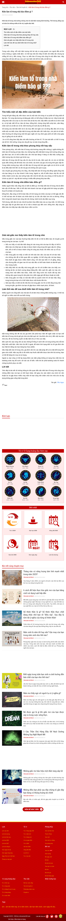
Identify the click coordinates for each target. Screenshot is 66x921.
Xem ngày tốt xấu (6, 849)
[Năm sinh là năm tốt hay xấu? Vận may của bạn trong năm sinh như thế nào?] (12, 646)
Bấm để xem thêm (32, 809)
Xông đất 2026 (27, 849)
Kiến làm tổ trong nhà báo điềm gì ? (39, 7)
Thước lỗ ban (48, 834)
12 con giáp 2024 (28, 840)
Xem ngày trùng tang (7, 853)
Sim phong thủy (49, 843)
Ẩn (14, 29)
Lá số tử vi (26, 853)
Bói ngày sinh (48, 856)
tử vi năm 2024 (23, 907)
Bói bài (46, 860)
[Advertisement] (33, 221)
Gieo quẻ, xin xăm (49, 866)
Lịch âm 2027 (5, 843)
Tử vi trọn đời (27, 856)
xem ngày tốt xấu (49, 907)
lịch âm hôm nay (11, 907)
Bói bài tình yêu (49, 863)
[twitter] (52, 917)
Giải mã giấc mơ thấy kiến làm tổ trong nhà (19, 40)
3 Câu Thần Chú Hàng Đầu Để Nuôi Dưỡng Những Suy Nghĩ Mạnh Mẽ (43, 733)
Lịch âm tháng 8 (6, 846)
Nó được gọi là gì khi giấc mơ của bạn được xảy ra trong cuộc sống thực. (43, 713)
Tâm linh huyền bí (21, 7)
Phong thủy (49, 827)
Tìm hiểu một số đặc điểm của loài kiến (17, 32)
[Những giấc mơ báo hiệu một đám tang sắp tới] (12, 784)
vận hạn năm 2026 (35, 907)
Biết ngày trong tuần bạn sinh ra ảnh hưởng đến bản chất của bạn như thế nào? (43, 675)
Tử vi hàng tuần (6, 886)
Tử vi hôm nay (5, 883)
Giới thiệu (11, 919)
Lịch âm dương (6, 834)
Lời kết (6, 45)
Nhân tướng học (50, 879)
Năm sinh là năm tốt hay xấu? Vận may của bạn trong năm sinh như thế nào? (43, 633)
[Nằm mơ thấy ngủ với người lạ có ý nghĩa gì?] (12, 707)
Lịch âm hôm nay (6, 837)
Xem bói (47, 850)
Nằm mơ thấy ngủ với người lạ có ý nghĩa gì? (42, 693)
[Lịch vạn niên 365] (33, 3)
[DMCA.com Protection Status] (60, 917)
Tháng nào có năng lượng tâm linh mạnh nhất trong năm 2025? (43, 573)
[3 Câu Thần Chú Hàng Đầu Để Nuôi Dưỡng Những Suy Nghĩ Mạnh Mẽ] (12, 745)
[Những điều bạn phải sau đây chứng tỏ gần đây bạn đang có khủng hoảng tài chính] (12, 803)
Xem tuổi (47, 837)
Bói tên (47, 869)
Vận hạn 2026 (27, 846)
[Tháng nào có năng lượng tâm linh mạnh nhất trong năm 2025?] (12, 585)
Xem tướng (48, 853)
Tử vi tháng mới (28, 837)
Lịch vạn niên (5, 830)
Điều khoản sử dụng (20, 919)
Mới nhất (33, 507)
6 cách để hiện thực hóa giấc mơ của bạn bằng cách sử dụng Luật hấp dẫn (43, 591)
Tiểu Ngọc (60, 382)
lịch (3, 907)
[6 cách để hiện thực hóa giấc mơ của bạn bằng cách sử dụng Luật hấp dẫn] (12, 604)
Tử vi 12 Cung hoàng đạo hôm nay (33, 451)
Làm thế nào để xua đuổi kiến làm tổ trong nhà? (20, 43)
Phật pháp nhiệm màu (29, 889)
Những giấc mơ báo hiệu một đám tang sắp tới (43, 771)
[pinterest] (56, 917)
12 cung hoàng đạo (8, 879)
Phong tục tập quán (7, 859)
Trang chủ (5, 7)
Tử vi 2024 (26, 843)
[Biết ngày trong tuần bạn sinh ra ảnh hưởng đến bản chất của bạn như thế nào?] (12, 688)
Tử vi (25, 827)
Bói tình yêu (48, 872)
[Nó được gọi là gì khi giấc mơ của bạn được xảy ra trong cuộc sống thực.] (12, 725)
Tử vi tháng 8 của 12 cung (8, 889)
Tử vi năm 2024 (6, 895)
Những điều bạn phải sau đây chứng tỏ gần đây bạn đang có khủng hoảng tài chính (43, 791)
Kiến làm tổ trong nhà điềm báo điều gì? (17, 37)
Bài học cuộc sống (28, 883)
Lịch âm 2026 (5, 840)
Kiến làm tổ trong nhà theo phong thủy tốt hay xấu (21, 35)
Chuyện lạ (26, 892)
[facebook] (47, 917)
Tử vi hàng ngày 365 (29, 830)
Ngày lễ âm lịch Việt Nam (8, 856)
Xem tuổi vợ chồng (50, 840)
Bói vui (47, 846)
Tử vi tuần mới (27, 834)
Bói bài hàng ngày (49, 875)
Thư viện (12, 7)
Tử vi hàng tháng (6, 892)
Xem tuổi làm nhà (49, 830)
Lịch (3, 827)
